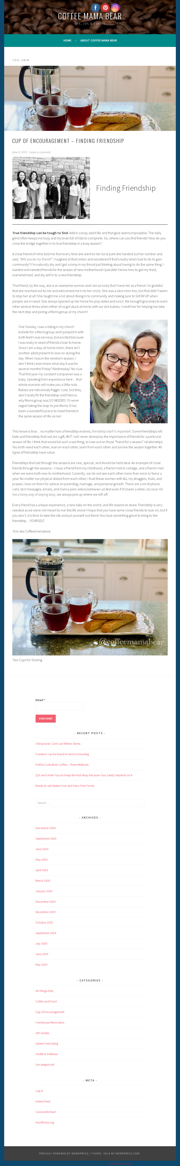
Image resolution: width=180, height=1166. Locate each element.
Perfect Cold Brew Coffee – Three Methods (62, 765)
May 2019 (41, 965)
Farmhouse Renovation (50, 1022)
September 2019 (46, 933)
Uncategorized (45, 1064)
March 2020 (43, 881)
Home (67, 40)
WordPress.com (128, 1153)
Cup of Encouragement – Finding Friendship (68, 140)
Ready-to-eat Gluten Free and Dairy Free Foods (65, 786)
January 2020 (44, 891)
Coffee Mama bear (90, 15)
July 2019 (41, 943)
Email (40, 700)
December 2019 (46, 902)
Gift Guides (42, 1033)
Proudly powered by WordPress (63, 1153)
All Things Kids (44, 991)
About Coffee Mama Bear (98, 40)
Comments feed (46, 1112)
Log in (39, 1091)
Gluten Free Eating (47, 1043)
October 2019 (44, 922)
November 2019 (46, 912)
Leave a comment (40, 152)
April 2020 (42, 870)
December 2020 (46, 828)
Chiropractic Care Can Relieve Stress (58, 744)
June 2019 (42, 954)
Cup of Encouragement (50, 1012)
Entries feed (43, 1101)
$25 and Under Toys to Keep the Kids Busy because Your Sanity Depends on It (84, 775)
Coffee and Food (46, 1001)
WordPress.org (45, 1122)
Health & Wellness (47, 1054)
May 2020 (41, 860)
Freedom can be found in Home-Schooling (62, 754)
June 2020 (42, 849)
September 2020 (46, 838)
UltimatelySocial (119, 1163)
